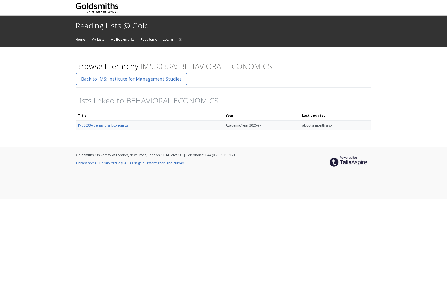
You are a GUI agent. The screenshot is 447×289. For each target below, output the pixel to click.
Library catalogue (113, 163)
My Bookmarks (122, 39)
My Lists (97, 39)
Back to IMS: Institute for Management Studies (131, 79)
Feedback (148, 39)
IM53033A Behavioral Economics (103, 125)
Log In (168, 39)
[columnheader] (150, 115)
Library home (87, 163)
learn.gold (137, 163)
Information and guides (165, 163)
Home (80, 39)
